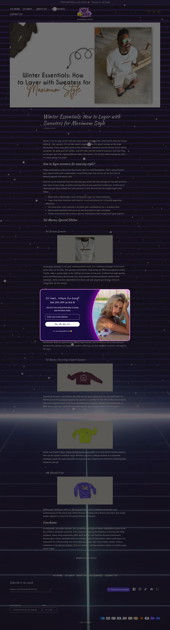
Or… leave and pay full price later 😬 (62, 331)
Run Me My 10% (62, 324)
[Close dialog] (127, 291)
